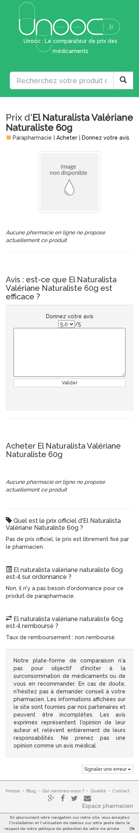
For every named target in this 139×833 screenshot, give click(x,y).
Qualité (98, 791)
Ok (132, 828)
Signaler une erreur (106, 769)
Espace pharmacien (107, 806)
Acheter (66, 138)
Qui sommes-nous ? (63, 791)
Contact (121, 791)
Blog (31, 791)
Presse (13, 791)
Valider (69, 383)
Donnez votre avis (105, 138)
